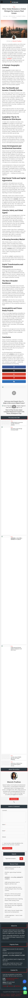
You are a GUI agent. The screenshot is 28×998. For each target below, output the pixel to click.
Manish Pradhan (21, 16)
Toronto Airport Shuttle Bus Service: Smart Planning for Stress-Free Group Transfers (13, 889)
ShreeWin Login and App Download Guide (16, 429)
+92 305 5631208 (10, 980)
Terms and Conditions (5, 995)
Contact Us (7, 994)
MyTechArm (22, 991)
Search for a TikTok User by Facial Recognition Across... (16, 764)
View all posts (14, 799)
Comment (4, 810)
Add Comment (12, 16)
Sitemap (13, 995)
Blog (14, 7)
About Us (3, 994)
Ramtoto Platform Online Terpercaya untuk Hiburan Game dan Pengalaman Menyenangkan (13, 905)
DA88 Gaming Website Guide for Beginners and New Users (16, 649)
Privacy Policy (19, 994)
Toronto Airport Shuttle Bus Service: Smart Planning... (16, 758)
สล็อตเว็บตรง (11, 986)
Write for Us (17, 995)
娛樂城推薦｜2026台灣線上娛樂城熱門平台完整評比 (16, 538)
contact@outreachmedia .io (12, 978)
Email (4, 830)
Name (4, 824)
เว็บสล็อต (5, 986)
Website (4, 837)
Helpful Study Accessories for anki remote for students (17, 423)
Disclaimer (13, 994)
